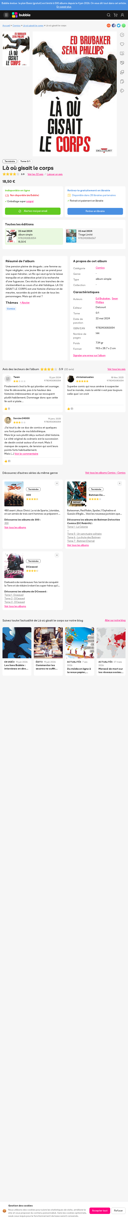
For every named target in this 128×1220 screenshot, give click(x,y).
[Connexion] (122, 15)
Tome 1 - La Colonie (77, 526)
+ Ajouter (25, 302)
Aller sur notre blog (115, 620)
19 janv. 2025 (54, 418)
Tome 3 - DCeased (14, 602)
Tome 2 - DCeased (14, 598)
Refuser (118, 1210)
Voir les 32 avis (35, 174)
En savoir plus (64, 6)
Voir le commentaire (26, 453)
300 (6, 523)
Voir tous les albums (15, 527)
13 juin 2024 (55, 377)
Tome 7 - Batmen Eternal (81, 540)
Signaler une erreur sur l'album (89, 355)
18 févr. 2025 (117, 377)
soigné (30, 201)
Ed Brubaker (103, 298)
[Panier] (115, 15)
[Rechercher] (109, 15)
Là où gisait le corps (33, 25)
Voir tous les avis (117, 369)
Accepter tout (100, 1210)
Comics (16, 25)
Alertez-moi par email (35, 210)
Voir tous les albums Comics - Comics (105, 472)
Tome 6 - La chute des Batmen (84, 537)
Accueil (6, 25)
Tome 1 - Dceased (13, 594)
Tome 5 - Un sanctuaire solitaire (84, 533)
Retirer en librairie (95, 211)
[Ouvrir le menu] (6, 15)
